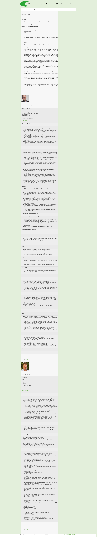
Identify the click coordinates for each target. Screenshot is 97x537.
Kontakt (44, 9)
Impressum (74, 534)
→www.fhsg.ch (24, 120)
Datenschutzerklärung (67, 534)
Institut (39, 9)
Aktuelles (29, 9)
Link (28, 359)
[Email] (25, 90)
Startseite (23, 9)
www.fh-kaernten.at (25, 390)
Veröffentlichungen (51, 9)
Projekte (34, 9)
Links (58, 9)
